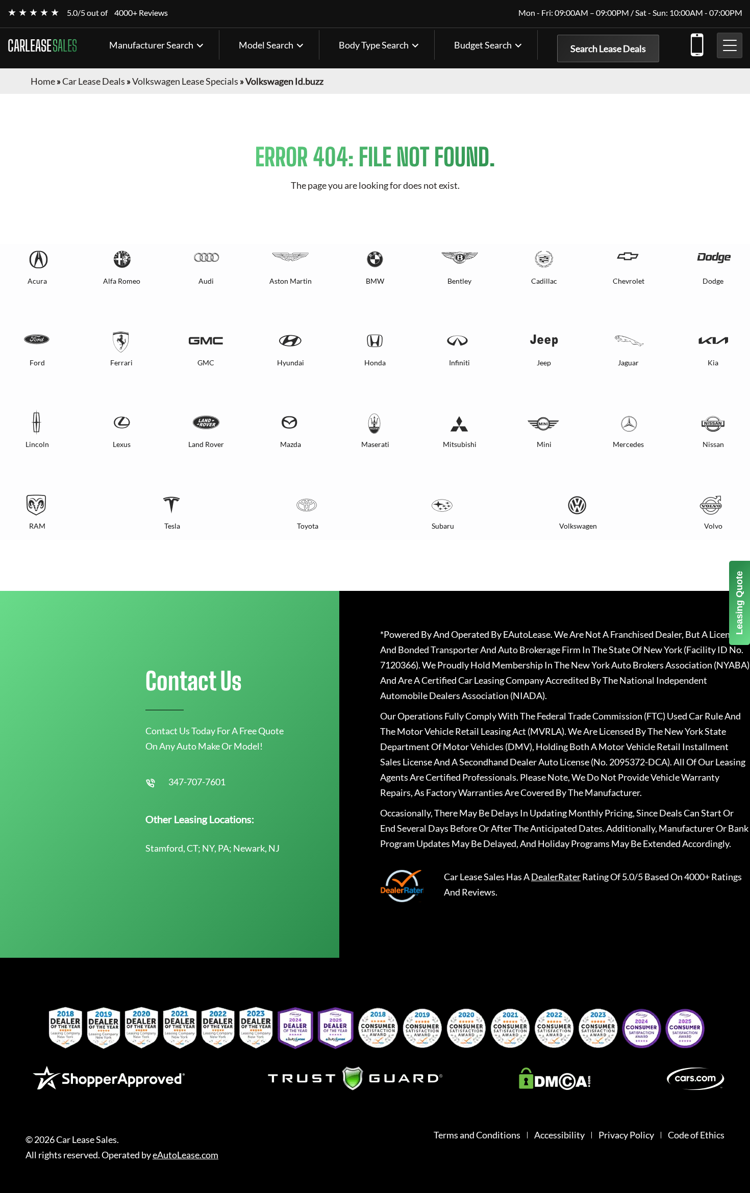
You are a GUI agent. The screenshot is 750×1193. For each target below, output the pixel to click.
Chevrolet (628, 281)
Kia (713, 362)
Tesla (172, 525)
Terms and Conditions (477, 1135)
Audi (206, 281)
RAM (37, 525)
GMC (205, 362)
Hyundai (290, 362)
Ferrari (121, 362)
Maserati (375, 444)
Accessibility (559, 1135)
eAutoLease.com (185, 1155)
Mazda (290, 444)
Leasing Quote (739, 603)
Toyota (307, 525)
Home (43, 81)
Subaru (443, 525)
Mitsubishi (460, 444)
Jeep (544, 362)
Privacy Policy (626, 1135)
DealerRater (556, 876)
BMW (375, 281)
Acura (37, 281)
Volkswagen (578, 525)
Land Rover (206, 444)
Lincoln (37, 444)
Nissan (713, 444)
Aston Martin (290, 281)
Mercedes (628, 444)
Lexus (122, 444)
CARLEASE (42, 45)
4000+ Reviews (141, 12)
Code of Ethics (696, 1135)
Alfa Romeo (121, 281)
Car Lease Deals (93, 81)
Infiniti (459, 362)
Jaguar (628, 362)
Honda (375, 362)
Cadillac (544, 281)
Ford (37, 362)
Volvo (713, 525)
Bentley (459, 281)
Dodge (713, 281)
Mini (544, 444)
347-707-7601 (696, 43)
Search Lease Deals (608, 48)
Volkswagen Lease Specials (185, 81)
